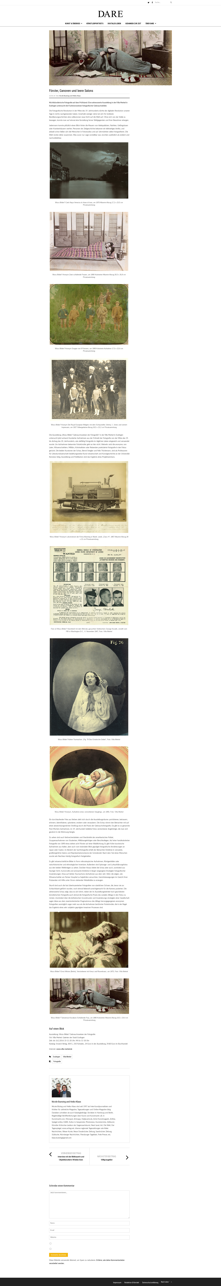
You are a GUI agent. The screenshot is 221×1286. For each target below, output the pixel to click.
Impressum (117, 1283)
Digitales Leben (114, 24)
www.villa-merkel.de (64, 1049)
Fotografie (57, 1061)
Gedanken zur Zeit (133, 24)
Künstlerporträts (94, 24)
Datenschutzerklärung (150, 1283)
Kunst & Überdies (72, 24)
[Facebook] (152, 3)
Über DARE (150, 24)
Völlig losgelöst (106, 1160)
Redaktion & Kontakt (131, 1283)
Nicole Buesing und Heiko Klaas (70, 96)
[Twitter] (148, 3)
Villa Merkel (67, 1057)
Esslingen (56, 1057)
